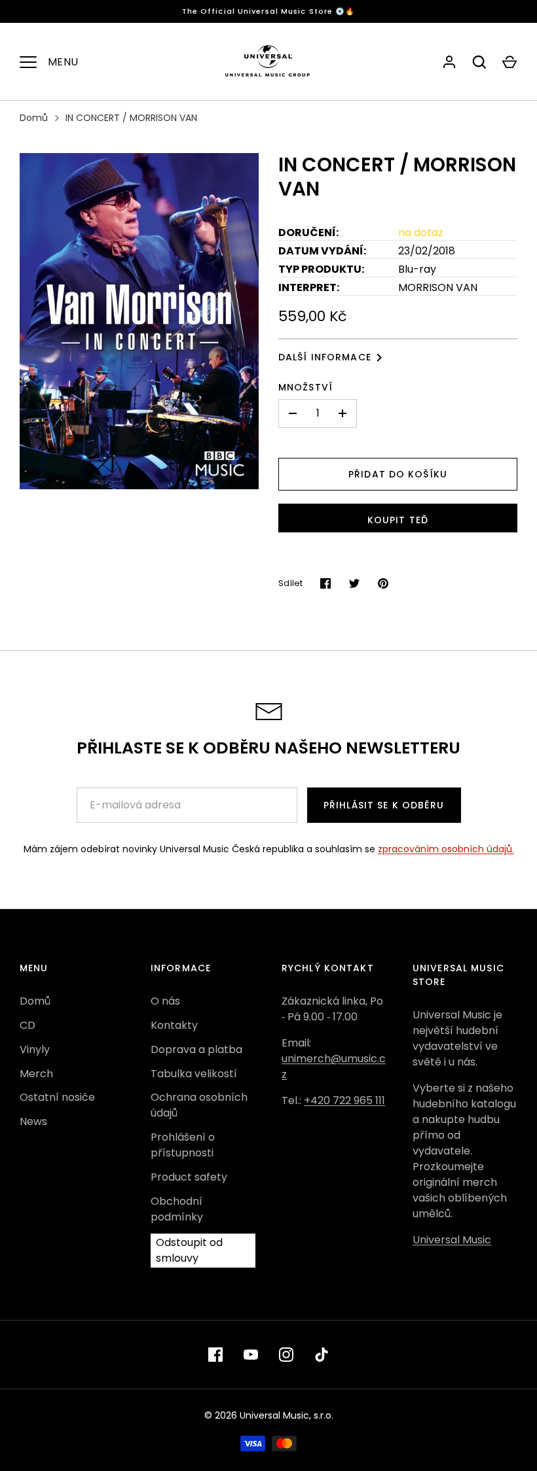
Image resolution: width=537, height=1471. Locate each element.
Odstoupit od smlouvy (189, 1250)
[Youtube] (250, 1354)
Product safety (189, 1177)
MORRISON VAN (437, 287)
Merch (36, 1073)
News (33, 1121)
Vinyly (35, 1049)
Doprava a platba (196, 1049)
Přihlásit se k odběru (384, 805)
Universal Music (452, 1239)
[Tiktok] (321, 1354)
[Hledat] (479, 62)
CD (27, 1025)
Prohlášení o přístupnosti (183, 1145)
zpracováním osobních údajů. (446, 849)
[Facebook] (215, 1354)
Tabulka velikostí (194, 1073)
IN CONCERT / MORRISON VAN (131, 117)
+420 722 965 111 (344, 1100)
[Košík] (509, 62)
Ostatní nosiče (57, 1097)
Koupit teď (397, 520)
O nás (165, 1001)
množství (305, 387)
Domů (34, 117)
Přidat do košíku (397, 474)
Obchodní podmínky (177, 1209)
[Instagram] (286, 1354)
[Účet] (449, 62)
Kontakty (174, 1025)
